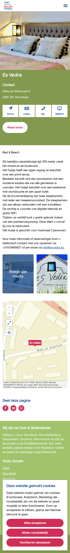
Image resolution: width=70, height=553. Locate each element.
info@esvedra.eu (53, 247)
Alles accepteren (35, 523)
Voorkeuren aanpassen (35, 542)
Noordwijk (9, 473)
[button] (35, 344)
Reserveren (15, 127)
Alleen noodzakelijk (35, 532)
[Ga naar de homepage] (8, 5)
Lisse (6, 468)
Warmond (9, 479)
